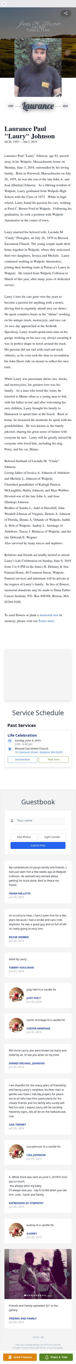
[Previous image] (8, 1274)
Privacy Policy (27, 1347)
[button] (38, 1274)
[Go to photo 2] (27, 1295)
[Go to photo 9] (43, 1295)
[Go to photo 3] (29, 1295)
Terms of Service (48, 1347)
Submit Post (38, 845)
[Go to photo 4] (31, 1295)
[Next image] (68, 1274)
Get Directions (22, 759)
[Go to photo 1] (25, 1295)
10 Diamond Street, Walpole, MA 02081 (39, 752)
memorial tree (49, 615)
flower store (46, 621)
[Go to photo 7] (38, 1295)
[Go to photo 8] (40, 1295)
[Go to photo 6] (36, 1295)
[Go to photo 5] (34, 1295)
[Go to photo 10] (45, 1295)
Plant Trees (53, 759)
